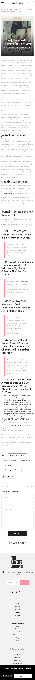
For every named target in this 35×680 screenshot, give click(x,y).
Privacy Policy (17, 657)
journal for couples (10, 460)
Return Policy (17, 660)
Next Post (30, 487)
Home (3, 9)
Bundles (17, 609)
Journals (17, 606)
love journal (7, 465)
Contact (17, 632)
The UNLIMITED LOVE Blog (15, 9)
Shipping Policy (17, 663)
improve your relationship (17, 455)
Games (18, 612)
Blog (17, 638)
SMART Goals (24, 282)
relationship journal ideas (12, 470)
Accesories (17, 615)
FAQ (17, 641)
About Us (17, 629)
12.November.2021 (22, 47)
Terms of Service (17, 654)
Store (17, 603)
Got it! (23, 676)
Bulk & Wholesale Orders (17, 635)
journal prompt (25, 460)
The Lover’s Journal (6, 193)
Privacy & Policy (7, 675)
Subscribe (24, 582)
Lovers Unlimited (10, 47)
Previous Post (5, 487)
